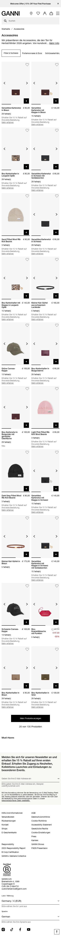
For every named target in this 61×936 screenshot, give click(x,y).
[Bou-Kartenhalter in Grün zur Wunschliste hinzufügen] (56, 649)
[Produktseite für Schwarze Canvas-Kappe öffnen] (16, 604)
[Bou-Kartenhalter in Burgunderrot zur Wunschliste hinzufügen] (56, 325)
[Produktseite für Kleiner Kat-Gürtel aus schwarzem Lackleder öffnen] (45, 278)
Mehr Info (54, 43)
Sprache (4, 911)
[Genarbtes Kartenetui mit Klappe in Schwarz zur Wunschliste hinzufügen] (56, 452)
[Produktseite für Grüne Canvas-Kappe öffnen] (16, 343)
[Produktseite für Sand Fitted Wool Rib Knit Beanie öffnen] (16, 214)
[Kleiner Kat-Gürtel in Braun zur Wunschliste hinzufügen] (27, 518)
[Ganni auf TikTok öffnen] (12, 929)
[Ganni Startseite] (11, 13)
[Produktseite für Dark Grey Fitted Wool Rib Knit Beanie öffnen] (16, 470)
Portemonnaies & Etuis (32, 53)
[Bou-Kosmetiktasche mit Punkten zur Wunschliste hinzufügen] (56, 585)
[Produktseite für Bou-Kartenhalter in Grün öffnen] (45, 667)
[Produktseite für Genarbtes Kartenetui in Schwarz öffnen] (45, 214)
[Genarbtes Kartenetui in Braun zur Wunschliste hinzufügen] (27, 64)
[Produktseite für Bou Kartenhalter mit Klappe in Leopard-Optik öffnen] (16, 278)
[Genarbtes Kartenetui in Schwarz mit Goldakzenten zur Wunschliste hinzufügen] (56, 130)
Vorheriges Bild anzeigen (4, 83)
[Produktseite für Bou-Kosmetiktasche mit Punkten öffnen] (45, 604)
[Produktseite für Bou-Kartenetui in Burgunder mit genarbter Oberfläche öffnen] (16, 407)
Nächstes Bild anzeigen (27, 83)
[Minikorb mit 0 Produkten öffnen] (51, 13)
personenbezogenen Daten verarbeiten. (16, 800)
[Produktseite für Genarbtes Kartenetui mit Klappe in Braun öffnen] (45, 83)
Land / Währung (8, 896)
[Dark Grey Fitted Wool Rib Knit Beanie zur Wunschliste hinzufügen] (27, 452)
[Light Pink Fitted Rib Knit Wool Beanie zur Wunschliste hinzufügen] (56, 388)
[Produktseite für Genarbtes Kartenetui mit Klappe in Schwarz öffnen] (45, 470)
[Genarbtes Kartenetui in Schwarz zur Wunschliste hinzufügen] (56, 196)
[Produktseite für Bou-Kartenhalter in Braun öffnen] (16, 667)
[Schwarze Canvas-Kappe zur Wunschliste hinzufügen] (27, 585)
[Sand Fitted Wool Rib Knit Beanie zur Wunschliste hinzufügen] (27, 196)
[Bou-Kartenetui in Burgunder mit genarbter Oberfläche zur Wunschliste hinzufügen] (27, 388)
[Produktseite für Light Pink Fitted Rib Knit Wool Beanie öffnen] (45, 407)
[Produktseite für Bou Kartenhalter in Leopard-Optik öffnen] (16, 148)
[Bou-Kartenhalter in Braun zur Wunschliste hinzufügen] (27, 649)
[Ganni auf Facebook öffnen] (20, 929)
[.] (30, 3)
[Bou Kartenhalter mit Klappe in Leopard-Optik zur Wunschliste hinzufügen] (27, 259)
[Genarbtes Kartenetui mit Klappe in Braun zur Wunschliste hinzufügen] (56, 64)
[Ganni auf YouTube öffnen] (29, 929)
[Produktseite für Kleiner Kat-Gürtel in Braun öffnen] (16, 536)
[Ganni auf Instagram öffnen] (3, 929)
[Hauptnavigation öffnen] (57, 13)
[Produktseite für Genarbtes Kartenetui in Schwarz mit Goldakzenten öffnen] (45, 148)
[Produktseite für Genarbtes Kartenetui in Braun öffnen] (16, 83)
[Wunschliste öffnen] (38, 13)
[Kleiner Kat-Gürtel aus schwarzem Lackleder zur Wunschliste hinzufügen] (56, 259)
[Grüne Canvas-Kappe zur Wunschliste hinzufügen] (27, 325)
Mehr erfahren (8, 122)
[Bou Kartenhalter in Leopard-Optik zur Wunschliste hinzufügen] (27, 130)
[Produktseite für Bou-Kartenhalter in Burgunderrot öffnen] (45, 343)
